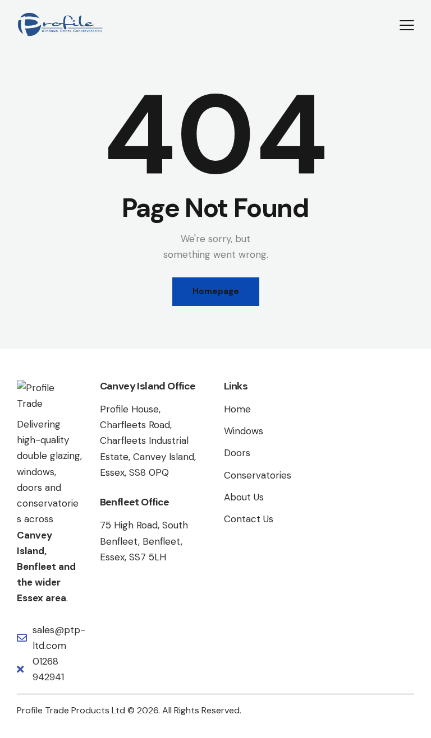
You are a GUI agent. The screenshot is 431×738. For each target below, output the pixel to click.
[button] (407, 25)
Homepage (215, 291)
